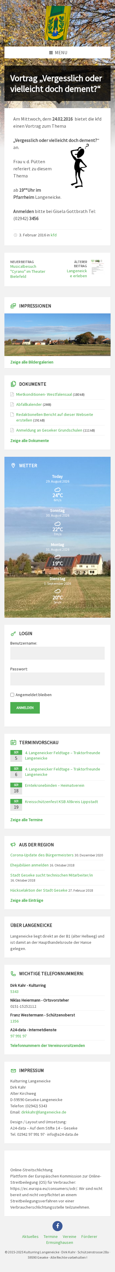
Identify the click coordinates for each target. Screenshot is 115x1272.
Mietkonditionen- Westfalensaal (44, 394)
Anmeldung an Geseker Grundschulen (49, 430)
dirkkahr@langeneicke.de (43, 1112)
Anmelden (25, 707)
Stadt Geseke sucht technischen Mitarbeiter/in (51, 875)
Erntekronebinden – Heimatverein (54, 785)
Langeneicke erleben (77, 273)
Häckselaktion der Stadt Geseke (39, 890)
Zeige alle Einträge (26, 900)
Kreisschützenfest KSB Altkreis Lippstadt (61, 801)
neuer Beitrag (22, 261)
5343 (14, 991)
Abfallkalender (29, 404)
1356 (14, 1021)
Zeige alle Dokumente (29, 440)
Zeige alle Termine (26, 819)
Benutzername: (23, 643)
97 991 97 (18, 1036)
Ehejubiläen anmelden (29, 865)
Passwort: (19, 669)
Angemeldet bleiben (34, 695)
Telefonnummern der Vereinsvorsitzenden (47, 1045)
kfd (54, 235)
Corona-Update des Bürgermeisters (42, 855)
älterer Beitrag (80, 263)
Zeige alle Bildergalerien (31, 362)
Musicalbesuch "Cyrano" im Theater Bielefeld (27, 271)
